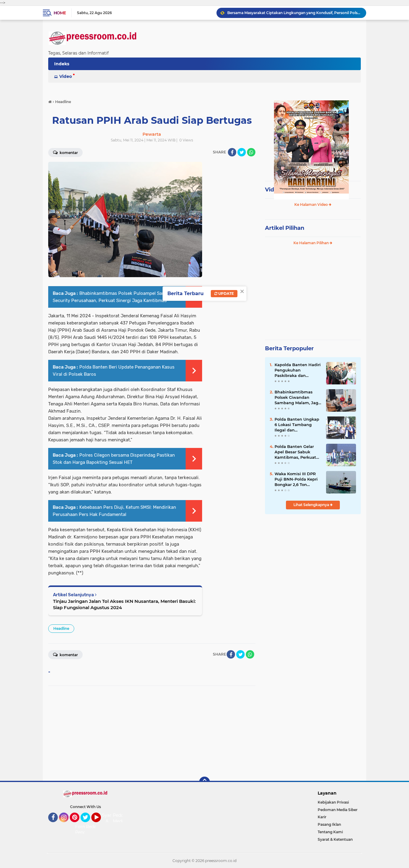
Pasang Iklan (329, 824)
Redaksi (94, 826)
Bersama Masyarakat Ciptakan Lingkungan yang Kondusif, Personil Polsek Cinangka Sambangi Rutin (294, 12)
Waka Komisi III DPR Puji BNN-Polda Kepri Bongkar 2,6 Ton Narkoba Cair (296, 479)
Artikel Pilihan (284, 228)
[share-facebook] (232, 152)
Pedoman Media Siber (338, 809)
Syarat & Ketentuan (335, 839)
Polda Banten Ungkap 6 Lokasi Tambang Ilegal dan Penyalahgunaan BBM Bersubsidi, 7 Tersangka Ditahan (297, 425)
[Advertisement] (151, 733)
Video (65, 76)
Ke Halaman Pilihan (311, 243)
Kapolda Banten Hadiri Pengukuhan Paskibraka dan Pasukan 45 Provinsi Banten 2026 (298, 370)
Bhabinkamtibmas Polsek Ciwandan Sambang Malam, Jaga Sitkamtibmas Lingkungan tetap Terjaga (298, 398)
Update (225, 293)
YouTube (100, 825)
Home (60, 13)
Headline (61, 628)
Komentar (68, 152)
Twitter (88, 825)
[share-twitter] (241, 152)
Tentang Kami (330, 832)
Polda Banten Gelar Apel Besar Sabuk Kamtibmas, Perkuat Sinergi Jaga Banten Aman (295, 452)
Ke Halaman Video (311, 204)
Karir (322, 817)
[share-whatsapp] (251, 152)
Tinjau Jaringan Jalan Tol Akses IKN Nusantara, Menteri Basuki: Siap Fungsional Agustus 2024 (124, 604)
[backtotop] (204, 782)
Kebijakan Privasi (333, 802)
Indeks (61, 64)
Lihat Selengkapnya (311, 504)
